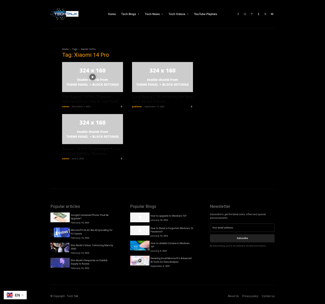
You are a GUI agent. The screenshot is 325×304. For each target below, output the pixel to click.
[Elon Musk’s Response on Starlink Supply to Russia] (60, 263)
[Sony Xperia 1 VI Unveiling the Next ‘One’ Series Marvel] (162, 77)
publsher (137, 106)
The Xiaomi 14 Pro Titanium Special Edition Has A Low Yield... (91, 99)
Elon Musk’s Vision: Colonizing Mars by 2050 (92, 247)
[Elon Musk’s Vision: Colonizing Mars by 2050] (60, 248)
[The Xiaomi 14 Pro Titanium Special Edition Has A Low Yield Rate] (92, 77)
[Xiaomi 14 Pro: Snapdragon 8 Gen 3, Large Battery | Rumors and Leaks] (92, 129)
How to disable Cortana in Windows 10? (170, 244)
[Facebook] (238, 14)
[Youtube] (272, 14)
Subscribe (242, 238)
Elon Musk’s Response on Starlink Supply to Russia (89, 262)
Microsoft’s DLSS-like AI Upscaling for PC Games (91, 231)
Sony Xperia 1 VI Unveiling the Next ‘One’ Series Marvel (162, 99)
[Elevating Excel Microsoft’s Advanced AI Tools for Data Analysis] (140, 260)
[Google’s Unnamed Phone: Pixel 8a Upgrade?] (60, 217)
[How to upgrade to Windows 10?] (140, 217)
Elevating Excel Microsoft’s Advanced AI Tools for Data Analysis (171, 259)
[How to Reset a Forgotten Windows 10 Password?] (140, 230)
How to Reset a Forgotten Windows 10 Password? (171, 229)
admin (65, 106)
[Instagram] (245, 14)
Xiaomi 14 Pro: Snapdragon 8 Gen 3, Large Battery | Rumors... (91, 151)
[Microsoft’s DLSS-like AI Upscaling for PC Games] (60, 232)
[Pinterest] (251, 14)
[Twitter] (265, 14)
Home (65, 49)
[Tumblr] (258, 14)
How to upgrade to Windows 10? (168, 216)
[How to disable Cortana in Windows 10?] (140, 245)
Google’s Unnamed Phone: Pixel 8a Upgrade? (90, 216)
